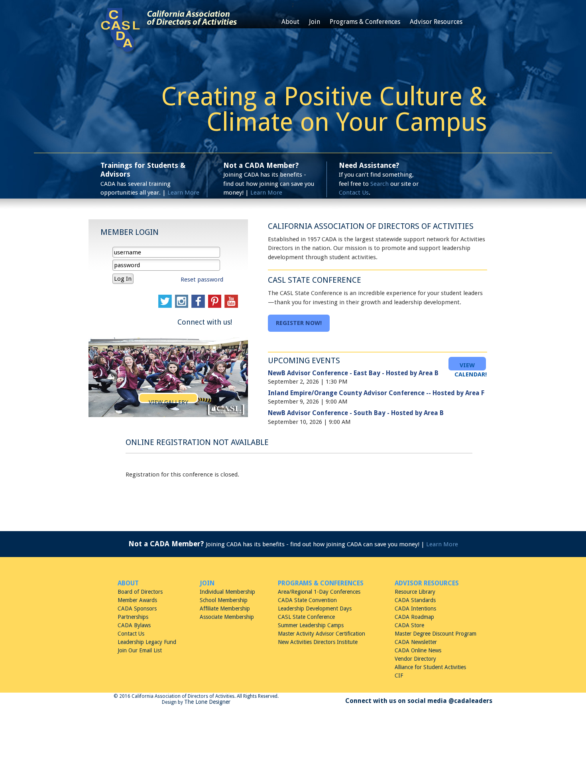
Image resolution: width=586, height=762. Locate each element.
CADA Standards (415, 600)
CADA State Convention (307, 600)
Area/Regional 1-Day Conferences (319, 592)
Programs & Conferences (365, 22)
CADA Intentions (415, 608)
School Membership (224, 600)
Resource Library (415, 592)
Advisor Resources (436, 22)
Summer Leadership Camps (311, 625)
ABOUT (128, 583)
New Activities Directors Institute (318, 642)
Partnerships (133, 617)
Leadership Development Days (315, 608)
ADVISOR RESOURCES (427, 583)
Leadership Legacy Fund (147, 642)
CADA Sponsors (137, 608)
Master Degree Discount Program (435, 633)
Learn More (183, 192)
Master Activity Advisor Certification (321, 633)
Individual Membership (227, 592)
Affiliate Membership (225, 608)
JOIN (207, 583)
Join (314, 22)
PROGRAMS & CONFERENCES (321, 583)
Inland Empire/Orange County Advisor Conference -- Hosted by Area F (376, 393)
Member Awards (137, 600)
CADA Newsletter (416, 642)
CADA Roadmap (414, 617)
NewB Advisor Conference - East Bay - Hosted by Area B (353, 373)
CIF (399, 675)
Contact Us (354, 192)
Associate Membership (227, 617)
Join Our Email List (140, 650)
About (290, 22)
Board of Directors (140, 592)
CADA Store (409, 625)
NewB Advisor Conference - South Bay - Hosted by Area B (356, 413)
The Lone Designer (207, 702)
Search (379, 183)
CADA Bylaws (134, 625)
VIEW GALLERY (168, 402)
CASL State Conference (306, 617)
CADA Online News (418, 650)
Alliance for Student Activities (430, 667)
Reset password (202, 279)
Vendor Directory (415, 659)
